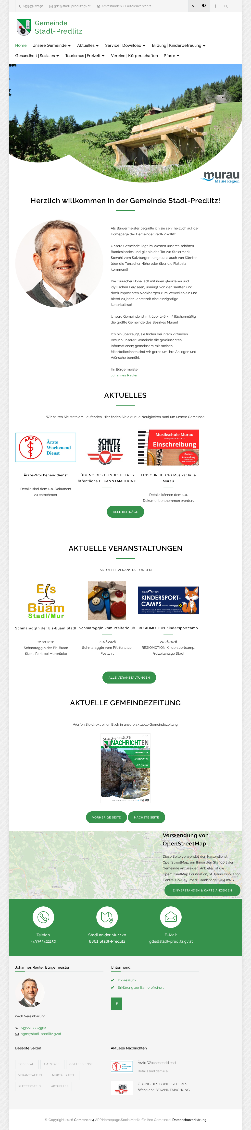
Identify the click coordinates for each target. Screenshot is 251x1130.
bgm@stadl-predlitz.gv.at (41, 1034)
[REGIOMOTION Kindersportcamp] (168, 600)
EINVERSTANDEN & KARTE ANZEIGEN (202, 890)
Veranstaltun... (31, 1075)
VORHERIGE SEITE (106, 817)
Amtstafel (52, 1064)
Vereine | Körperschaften (134, 55)
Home (21, 45)
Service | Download (123, 45)
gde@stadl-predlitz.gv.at (72, 6)
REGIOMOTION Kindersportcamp (168, 628)
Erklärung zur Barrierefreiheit (141, 987)
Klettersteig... (30, 1086)
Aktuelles (86, 45)
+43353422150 (33, 6)
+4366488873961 (33, 1028)
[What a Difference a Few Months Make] (122, 1066)
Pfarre (170, 55)
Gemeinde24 (84, 1120)
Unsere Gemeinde (50, 45)
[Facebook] (215, 6)
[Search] (226, 6)
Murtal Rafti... (64, 1075)
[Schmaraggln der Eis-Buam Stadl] (45, 600)
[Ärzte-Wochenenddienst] (45, 447)
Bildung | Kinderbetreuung (177, 45)
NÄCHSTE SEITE (146, 817)
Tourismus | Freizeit (83, 55)
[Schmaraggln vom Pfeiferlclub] (107, 600)
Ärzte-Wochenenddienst (46, 475)
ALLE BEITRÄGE (125, 512)
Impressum (127, 980)
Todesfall (27, 1064)
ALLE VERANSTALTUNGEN (129, 677)
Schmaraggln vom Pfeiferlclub (107, 628)
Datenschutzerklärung (189, 1120)
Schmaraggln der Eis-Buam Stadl (45, 628)
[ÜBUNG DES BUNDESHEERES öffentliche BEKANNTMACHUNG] (107, 447)
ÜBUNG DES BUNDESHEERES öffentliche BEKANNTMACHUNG (164, 1087)
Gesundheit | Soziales (35, 55)
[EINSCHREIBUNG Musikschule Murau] (168, 447)
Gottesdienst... (82, 1064)
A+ (194, 6)
